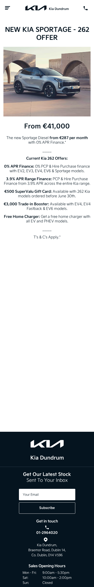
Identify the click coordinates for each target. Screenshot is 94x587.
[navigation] (7, 8)
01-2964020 (47, 532)
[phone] (86, 8)
